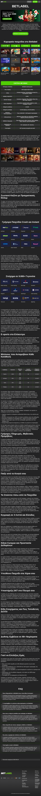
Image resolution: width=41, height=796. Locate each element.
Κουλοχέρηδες (35, 45)
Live (14, 45)
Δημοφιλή (5, 45)
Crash (24, 45)
